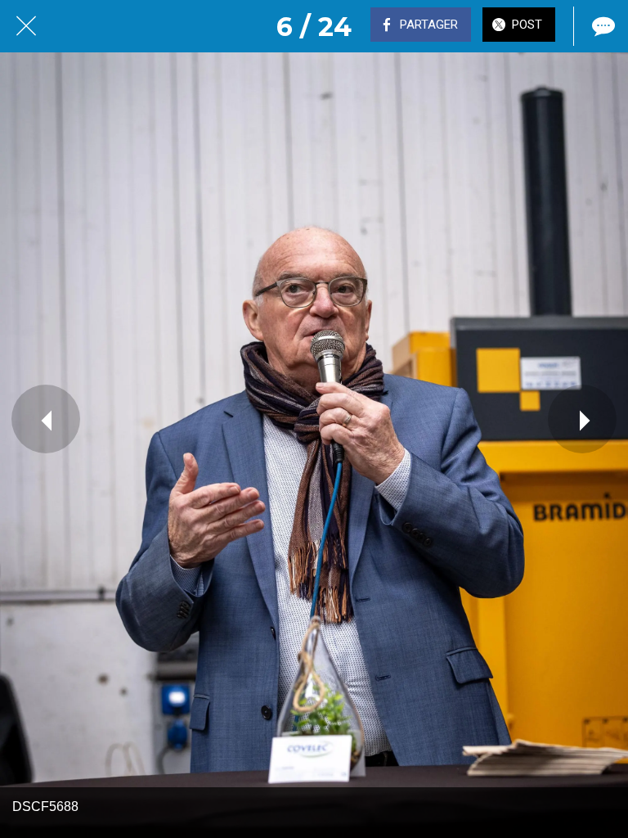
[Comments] (601, 26)
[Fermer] (26, 26)
